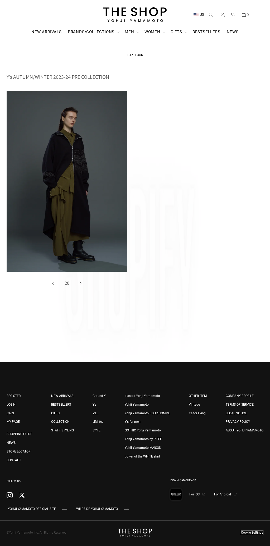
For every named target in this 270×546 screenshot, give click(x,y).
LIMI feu (98, 422)
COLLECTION (60, 422)
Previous (54, 283)
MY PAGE (13, 422)
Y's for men (133, 422)
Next (79, 283)
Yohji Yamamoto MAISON (143, 448)
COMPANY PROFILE (240, 396)
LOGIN (11, 404)
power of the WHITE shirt (142, 456)
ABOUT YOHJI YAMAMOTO (244, 430)
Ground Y (99, 396)
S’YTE (96, 430)
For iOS (194, 494)
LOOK (139, 55)
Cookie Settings (252, 532)
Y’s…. (96, 413)
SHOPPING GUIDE (19, 434)
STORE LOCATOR (18, 451)
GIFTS (55, 413)
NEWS (11, 443)
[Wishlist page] (233, 14)
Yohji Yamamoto (137, 404)
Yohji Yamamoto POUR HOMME (147, 413)
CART (11, 413)
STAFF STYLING (62, 430)
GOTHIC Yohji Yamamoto (143, 430)
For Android (223, 494)
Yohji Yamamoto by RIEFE (143, 439)
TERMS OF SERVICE (240, 404)
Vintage (194, 404)
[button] (27, 14)
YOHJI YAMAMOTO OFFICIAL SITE (32, 509)
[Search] (210, 14)
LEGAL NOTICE (236, 413)
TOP (130, 55)
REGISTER (14, 396)
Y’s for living (197, 413)
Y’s (94, 404)
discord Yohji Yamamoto (142, 396)
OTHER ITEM (198, 396)
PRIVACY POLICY (238, 422)
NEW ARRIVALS (62, 396)
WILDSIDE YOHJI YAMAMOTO (97, 509)
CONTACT (14, 460)
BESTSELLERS (61, 404)
